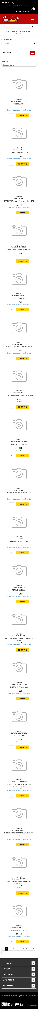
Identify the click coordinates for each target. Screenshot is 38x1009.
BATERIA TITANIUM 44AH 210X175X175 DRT (19, 201)
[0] (32, 11)
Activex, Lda (22, 996)
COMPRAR (21, 115)
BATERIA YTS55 (19, 104)
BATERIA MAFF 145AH (19, 736)
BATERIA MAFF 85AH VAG (19, 687)
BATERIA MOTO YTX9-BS (19, 930)
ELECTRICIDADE (25, 32)
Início (8, 32)
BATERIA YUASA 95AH (19, 298)
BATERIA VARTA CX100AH (19, 541)
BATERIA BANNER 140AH (19, 590)
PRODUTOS (14, 32)
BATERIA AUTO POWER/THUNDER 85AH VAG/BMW (19, 882)
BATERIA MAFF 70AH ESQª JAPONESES (19, 250)
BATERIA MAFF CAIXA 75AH (19, 152)
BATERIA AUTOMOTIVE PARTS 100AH (19, 347)
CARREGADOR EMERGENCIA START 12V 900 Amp (19, 834)
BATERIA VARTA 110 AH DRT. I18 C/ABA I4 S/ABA (19, 639)
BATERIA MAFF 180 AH (19, 444)
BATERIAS (19, 33)
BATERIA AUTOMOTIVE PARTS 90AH (19, 493)
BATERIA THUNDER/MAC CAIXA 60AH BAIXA (19, 395)
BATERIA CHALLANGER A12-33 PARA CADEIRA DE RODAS (19, 785)
